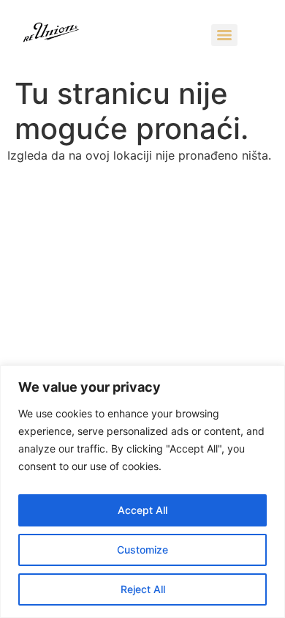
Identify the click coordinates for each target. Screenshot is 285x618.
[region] (142, 491)
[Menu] (224, 35)
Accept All (142, 510)
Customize (142, 549)
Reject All (143, 589)
